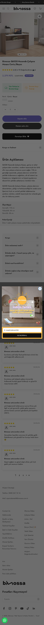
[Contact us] (5, 620)
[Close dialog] (40, 288)
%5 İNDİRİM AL (22, 335)
